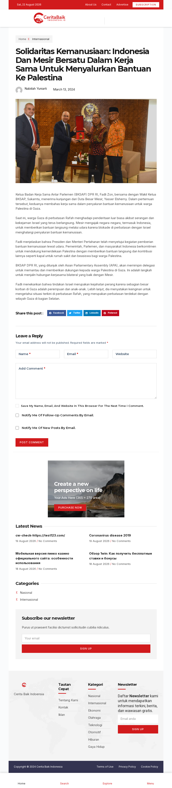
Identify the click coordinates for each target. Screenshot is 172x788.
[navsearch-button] (110, 20)
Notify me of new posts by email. (49, 428)
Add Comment (32, 368)
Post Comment (32, 442)
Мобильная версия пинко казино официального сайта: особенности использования (44, 558)
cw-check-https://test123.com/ (40, 535)
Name (25, 354)
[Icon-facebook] (104, 14)
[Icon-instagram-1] (117, 14)
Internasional (40, 39)
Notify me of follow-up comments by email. (58, 415)
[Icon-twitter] (111, 14)
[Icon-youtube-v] (124, 14)
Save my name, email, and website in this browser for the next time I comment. (82, 405)
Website (122, 354)
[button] (56, 313)
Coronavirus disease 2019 (110, 535)
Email (72, 354)
